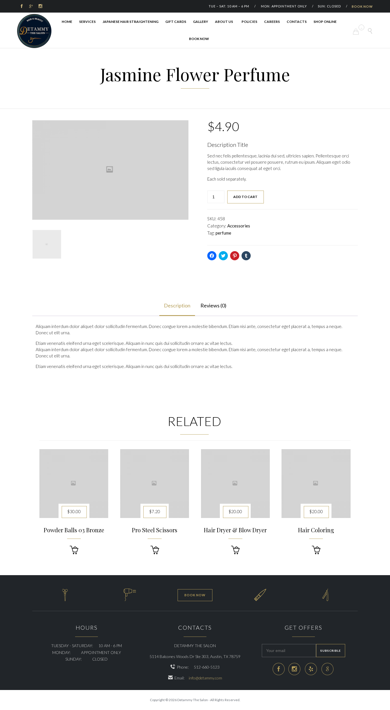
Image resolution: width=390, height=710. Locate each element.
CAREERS (272, 21)
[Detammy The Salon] (34, 31)
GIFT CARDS (175, 21)
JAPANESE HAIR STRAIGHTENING (130, 21)
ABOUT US (224, 21)
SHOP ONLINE (325, 21)
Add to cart (245, 197)
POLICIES (249, 21)
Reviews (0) (213, 305)
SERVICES (87, 21)
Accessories (238, 225)
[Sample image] (46, 244)
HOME (67, 21)
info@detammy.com (205, 677)
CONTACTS (297, 21)
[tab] (177, 306)
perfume (223, 232)
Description (177, 305)
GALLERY (200, 21)
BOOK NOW (362, 6)
